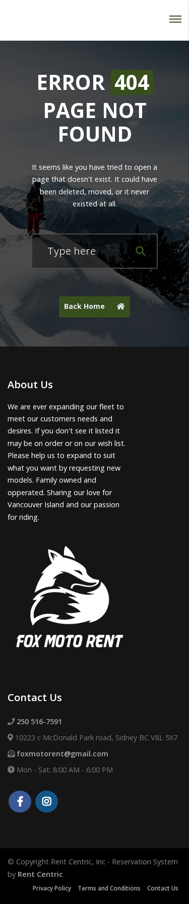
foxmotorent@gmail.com (62, 753)
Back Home (85, 306)
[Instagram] (46, 802)
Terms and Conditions (109, 888)
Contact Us (162, 888)
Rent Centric (40, 874)
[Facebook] (20, 802)
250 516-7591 (39, 721)
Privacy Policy (52, 888)
